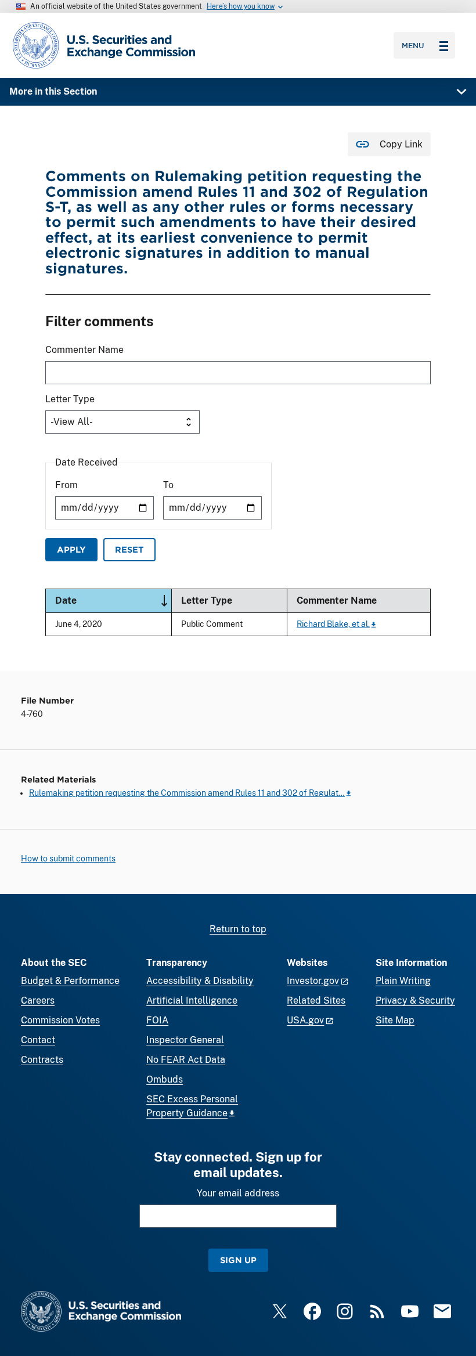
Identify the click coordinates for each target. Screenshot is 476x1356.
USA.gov (305, 1020)
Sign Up (238, 1260)
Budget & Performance (70, 980)
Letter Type (70, 399)
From (66, 485)
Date (113, 600)
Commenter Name (84, 349)
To (168, 485)
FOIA (157, 1020)
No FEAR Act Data (185, 1059)
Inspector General (185, 1039)
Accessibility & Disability (200, 980)
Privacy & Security (415, 1000)
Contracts (42, 1059)
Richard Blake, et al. (333, 624)
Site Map (395, 1020)
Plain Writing (403, 980)
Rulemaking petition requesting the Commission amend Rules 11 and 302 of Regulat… (187, 793)
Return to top (238, 929)
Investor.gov (313, 980)
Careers (38, 1000)
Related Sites (316, 1000)
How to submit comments (68, 858)
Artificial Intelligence (191, 1000)
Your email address (238, 1193)
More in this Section (53, 91)
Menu (413, 45)
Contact (38, 1039)
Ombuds (164, 1079)
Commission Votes (60, 1020)
